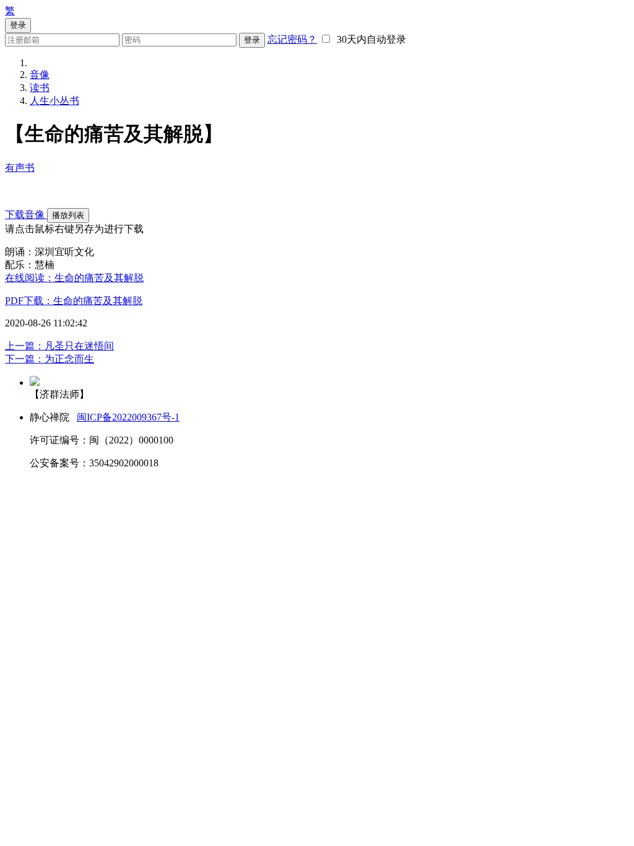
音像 (40, 74)
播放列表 (68, 215)
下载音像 (26, 214)
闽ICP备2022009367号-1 (128, 417)
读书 (40, 87)
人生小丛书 (54, 100)
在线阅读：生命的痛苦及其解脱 (74, 278)
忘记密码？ (292, 39)
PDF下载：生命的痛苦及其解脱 (73, 300)
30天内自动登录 (369, 39)
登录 (252, 40)
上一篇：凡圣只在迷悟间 (59, 346)
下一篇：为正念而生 (49, 359)
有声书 (20, 167)
